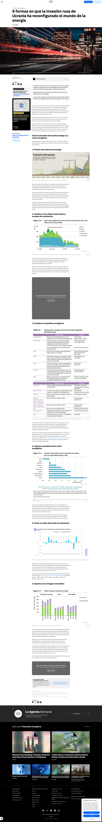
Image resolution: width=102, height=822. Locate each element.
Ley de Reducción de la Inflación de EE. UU (58, 437)
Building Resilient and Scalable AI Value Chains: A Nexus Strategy (40, 777)
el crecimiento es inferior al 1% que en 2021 (51, 575)
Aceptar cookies (51, 300)
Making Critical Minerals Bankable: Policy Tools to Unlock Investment (61, 777)
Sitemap (51, 816)
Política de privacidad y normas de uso (51, 814)
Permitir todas (91, 815)
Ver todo (87, 726)
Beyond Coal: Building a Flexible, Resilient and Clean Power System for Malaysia (31, 756)
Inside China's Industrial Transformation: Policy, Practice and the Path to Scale (70, 756)
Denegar (91, 812)
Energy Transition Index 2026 (19, 776)
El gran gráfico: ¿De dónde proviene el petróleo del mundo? (80, 777)
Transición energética (19, 8)
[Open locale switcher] (1, 818)
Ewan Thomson (15, 77)
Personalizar (91, 819)
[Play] (34, 79)
